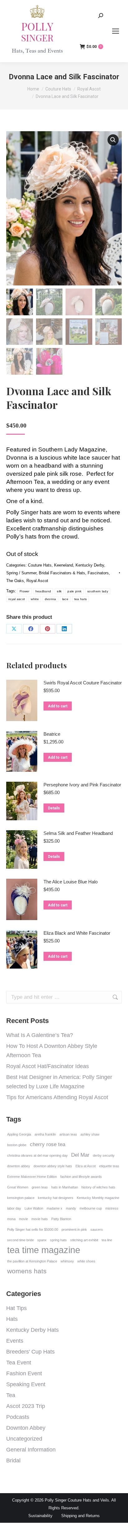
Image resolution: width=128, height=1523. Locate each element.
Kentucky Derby (89, 565)
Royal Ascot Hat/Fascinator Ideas (47, 1066)
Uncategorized (24, 1439)
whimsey (67, 1261)
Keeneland (63, 565)
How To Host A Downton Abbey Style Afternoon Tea (51, 1050)
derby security (104, 1155)
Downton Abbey (25, 1428)
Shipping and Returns (80, 1515)
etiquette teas (109, 1166)
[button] (113, 140)
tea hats (80, 599)
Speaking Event (25, 1384)
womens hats (27, 1271)
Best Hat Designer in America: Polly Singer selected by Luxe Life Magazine (59, 1082)
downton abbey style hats (53, 1166)
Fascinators (98, 573)
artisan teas (68, 1134)
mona (11, 1219)
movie (23, 1219)
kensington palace (20, 1198)
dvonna (50, 599)
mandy (71, 1208)
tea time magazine (43, 1250)
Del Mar (80, 1155)
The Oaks (15, 580)
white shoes (86, 1261)
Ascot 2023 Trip (25, 1406)
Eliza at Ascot (85, 1166)
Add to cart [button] (57, 706)
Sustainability (40, 1515)
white (35, 599)
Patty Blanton (61, 1219)
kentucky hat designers (55, 1198)
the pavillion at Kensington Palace (32, 1261)
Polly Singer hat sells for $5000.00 (32, 1229)
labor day (14, 1208)
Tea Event (18, 1362)
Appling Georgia (19, 1134)
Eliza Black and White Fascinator (76, 933)
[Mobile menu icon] (115, 31)
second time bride (20, 1240)
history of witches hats (98, 1187)
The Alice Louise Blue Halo (70, 881)
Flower (25, 591)
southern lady (97, 591)
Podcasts (17, 1417)
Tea (10, 1395)
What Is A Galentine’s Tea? (39, 1035)
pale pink (74, 591)
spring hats (58, 1240)
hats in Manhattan (64, 1187)
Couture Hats (40, 565)
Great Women (17, 1187)
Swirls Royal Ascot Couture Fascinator (82, 682)
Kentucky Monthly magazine (98, 1198)
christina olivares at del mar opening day (37, 1155)
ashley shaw (89, 1134)
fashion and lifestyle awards (81, 1176)
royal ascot (16, 599)
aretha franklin (45, 1134)
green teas (40, 1187)
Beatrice (51, 734)
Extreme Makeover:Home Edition (32, 1176)
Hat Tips (16, 1308)
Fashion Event (24, 1373)
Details (54, 808)
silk (59, 591)
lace (65, 599)
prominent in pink (74, 1229)
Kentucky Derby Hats (32, 1330)
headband (43, 591)
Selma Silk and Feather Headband (78, 833)
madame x (54, 1208)
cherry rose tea (47, 1144)
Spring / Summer (21, 573)
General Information (31, 1450)
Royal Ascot (37, 580)
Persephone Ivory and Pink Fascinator (82, 784)
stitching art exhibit (84, 1240)
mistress (111, 1208)
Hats (12, 1319)
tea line (107, 1240)
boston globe (16, 1145)
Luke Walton (34, 1208)
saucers (96, 1229)
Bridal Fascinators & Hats (62, 573)
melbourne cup (91, 1208)
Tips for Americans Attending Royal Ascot (57, 1097)
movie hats (39, 1219)
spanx (42, 1240)
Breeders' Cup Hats (30, 1352)
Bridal (13, 1460)
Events (14, 1341)
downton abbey (18, 1166)
